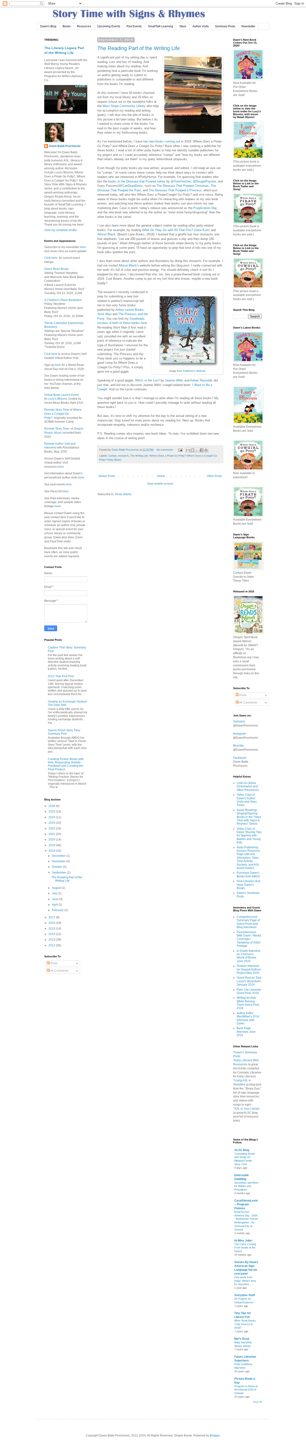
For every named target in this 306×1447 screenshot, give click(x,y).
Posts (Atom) (123, 494)
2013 (52, 939)
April (55, 904)
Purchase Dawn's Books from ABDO (248, 874)
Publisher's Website (194, 370)
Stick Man (104, 314)
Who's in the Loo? (147, 380)
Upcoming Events (108, 26)
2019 (52, 845)
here (82, 247)
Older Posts (214, 476)
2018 (52, 850)
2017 (52, 917)
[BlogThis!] (192, 450)
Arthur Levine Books (129, 310)
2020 (52, 839)
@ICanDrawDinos (130, 185)
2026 (52, 806)
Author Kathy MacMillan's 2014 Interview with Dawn (248, 1018)
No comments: (165, 449)
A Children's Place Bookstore (63, 300)
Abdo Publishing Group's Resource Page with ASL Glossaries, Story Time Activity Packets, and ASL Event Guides (248, 858)
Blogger (215, 1435)
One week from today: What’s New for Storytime (245, 1281)
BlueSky (238, 745)
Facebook (239, 758)
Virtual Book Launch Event (61, 395)
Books (67, 26)
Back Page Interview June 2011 (246, 1032)
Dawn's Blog (48, 26)
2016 (52, 923)
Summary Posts (225, 26)
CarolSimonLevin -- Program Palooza (246, 1204)
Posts (54, 963)
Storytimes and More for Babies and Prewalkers (246, 1186)
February (58, 910)
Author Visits (200, 26)
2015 (52, 928)
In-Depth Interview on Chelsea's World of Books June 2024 (248, 956)
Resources (84, 26)
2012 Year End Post (61, 676)
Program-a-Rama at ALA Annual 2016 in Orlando (245, 1390)
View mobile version (160, 483)
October (57, 866)
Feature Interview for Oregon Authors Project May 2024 (249, 969)
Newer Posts (106, 476)
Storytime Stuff (244, 1295)
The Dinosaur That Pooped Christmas (183, 185)
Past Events (134, 26)
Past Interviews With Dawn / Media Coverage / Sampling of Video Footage (249, 939)
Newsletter (248, 26)
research (123, 455)
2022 (52, 828)
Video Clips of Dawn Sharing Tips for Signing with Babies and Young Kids (249, 835)
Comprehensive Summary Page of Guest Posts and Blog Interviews (248, 922)
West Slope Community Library (124, 106)
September (59, 872)
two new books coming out (161, 141)
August (57, 888)
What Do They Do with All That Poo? (167, 230)
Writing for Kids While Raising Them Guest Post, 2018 (248, 1003)
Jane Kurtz (202, 230)
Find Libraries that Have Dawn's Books (248, 885)
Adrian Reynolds (201, 380)
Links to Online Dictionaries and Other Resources (248, 786)
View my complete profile (60, 230)
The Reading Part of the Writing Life (138, 48)
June (55, 899)
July (55, 893)
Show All (257, 1402)
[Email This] (188, 450)
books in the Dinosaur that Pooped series (136, 181)
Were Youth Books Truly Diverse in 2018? (245, 1324)
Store (182, 26)
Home (161, 476)
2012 (52, 945)
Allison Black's (129, 265)
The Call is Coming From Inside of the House (245, 1248)
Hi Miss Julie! (243, 1240)
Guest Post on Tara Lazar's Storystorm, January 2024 (249, 981)
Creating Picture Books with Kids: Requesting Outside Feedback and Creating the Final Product (66, 764)
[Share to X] (197, 450)
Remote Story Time (56, 409)
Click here (50, 258)
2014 (52, 934)
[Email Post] (180, 449)
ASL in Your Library (246, 1108)
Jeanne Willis (174, 380)
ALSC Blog (241, 1150)
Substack (239, 721)
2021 (52, 834)
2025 (52, 811)
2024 (52, 817)
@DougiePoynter (204, 181)
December (59, 855)
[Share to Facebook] (201, 450)
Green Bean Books (56, 269)
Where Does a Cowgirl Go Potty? (63, 414)
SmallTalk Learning (160, 26)
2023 (52, 822)
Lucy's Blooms (57, 398)
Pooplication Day (205, 208)
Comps (112, 455)
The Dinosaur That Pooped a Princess (175, 190)
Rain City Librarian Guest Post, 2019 (249, 991)
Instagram (239, 733)
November (59, 861)
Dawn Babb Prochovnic (65, 146)
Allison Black (106, 234)
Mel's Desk (241, 1338)
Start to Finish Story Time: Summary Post (64, 732)
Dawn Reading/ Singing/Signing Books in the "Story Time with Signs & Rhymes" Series (249, 817)
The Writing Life (139, 455)
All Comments (59, 970)
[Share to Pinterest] (206, 450)
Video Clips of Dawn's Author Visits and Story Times (247, 800)
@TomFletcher (181, 181)
